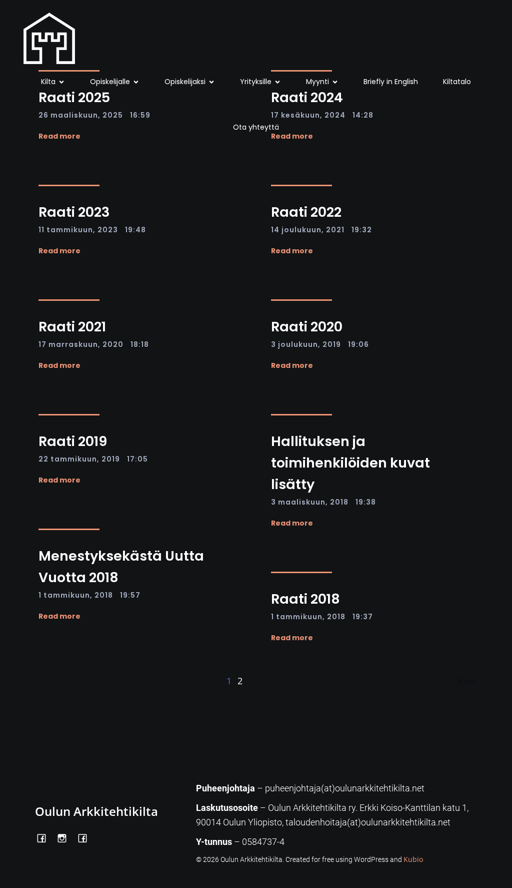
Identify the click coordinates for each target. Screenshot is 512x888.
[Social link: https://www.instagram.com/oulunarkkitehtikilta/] (66, 837)
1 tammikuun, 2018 (75, 595)
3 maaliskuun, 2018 (309, 502)
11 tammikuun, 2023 (78, 230)
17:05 (137, 459)
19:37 (362, 617)
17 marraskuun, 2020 (81, 344)
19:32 (362, 230)
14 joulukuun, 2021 (307, 230)
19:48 (135, 230)
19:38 (366, 502)
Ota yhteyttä (256, 127)
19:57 (130, 595)
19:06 (358, 344)
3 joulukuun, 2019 (306, 344)
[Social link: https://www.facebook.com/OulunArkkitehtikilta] (45, 837)
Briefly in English (391, 82)
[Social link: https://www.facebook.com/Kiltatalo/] (86, 837)
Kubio (413, 859)
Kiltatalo (457, 82)
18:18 (139, 344)
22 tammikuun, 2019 (79, 459)
